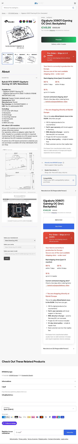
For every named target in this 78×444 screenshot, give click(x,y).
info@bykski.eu (7, 395)
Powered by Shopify (27, 375)
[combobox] (39, 8)
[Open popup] (63, 163)
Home (3, 13)
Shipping (52, 30)
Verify (6, 258)
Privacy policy (23, 439)
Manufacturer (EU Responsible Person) (53, 191)
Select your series (9, 244)
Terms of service (33, 439)
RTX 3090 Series (13, 13)
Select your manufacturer (11, 238)
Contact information (54, 439)
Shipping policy (42, 439)
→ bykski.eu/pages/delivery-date (55, 102)
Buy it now (58, 226)
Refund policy (14, 439)
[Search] (73, 8)
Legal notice (64, 439)
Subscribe (70, 432)
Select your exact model (10, 251)
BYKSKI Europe (13, 375)
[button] (3, 3)
